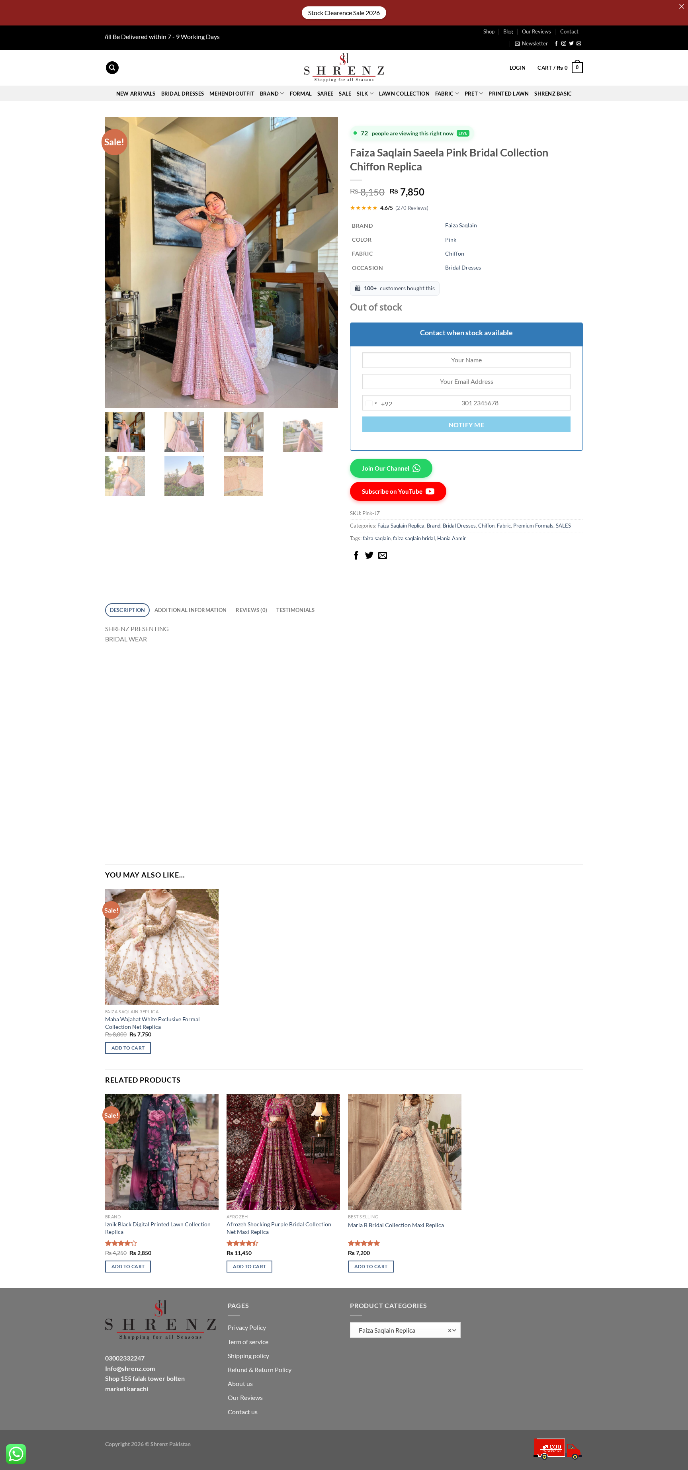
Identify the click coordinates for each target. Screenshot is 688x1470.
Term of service (248, 1341)
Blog (508, 31)
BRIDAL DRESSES (182, 93)
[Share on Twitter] (369, 556)
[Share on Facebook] (356, 556)
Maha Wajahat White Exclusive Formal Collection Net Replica (152, 1023)
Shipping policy (248, 1355)
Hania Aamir (451, 538)
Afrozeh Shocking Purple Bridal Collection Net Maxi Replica (279, 1228)
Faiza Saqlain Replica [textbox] (403, 1330)
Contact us (243, 1411)
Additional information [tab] (190, 610)
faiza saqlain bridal (414, 538)
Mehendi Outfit (231, 93)
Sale (345, 93)
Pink (450, 239)
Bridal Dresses (463, 267)
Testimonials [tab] (295, 610)
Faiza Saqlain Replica (400, 525)
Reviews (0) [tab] (251, 610)
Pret (471, 93)
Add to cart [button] (128, 1047)
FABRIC (444, 93)
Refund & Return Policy (259, 1369)
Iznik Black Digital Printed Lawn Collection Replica (158, 1228)
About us (240, 1383)
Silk (362, 93)
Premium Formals (533, 525)
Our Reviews (536, 31)
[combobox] (377, 403)
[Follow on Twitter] (571, 44)
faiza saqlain (377, 538)
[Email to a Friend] (382, 556)
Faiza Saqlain (461, 225)
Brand (433, 525)
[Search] (112, 67)
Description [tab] (127, 610)
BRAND (269, 93)
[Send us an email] (579, 44)
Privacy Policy (247, 1327)
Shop (488, 31)
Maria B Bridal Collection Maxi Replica (396, 1225)
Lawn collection (404, 93)
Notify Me (466, 424)
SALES (563, 525)
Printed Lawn (509, 93)
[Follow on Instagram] (563, 44)
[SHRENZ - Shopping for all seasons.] (344, 67)
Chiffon (454, 253)
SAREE (325, 93)
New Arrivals (136, 93)
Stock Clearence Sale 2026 (344, 12)
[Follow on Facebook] (556, 44)
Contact (569, 31)
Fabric (504, 525)
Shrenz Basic (553, 93)
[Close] (681, 6)
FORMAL (301, 93)
